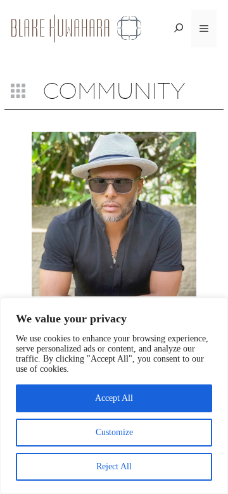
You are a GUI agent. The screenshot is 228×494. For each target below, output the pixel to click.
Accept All (114, 398)
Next (211, 232)
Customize (114, 432)
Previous (19, 232)
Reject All (114, 466)
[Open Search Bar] (178, 29)
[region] (114, 396)
